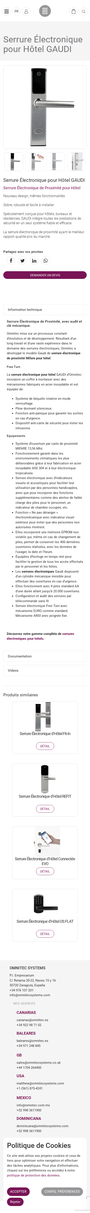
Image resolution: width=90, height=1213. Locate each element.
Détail (45, 746)
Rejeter (15, 1202)
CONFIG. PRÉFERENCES (62, 1192)
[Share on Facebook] (10, 260)
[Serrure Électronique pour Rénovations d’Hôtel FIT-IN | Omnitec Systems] (45, 716)
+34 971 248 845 (28, 1046)
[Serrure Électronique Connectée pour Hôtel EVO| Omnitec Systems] (45, 842)
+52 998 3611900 (29, 1110)
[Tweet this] (21, 260)
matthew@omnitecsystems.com (40, 1083)
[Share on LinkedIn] (33, 260)
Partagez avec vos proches (23, 252)
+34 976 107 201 (21, 990)
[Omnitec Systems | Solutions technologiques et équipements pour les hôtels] (45, 11)
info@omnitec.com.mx (33, 1105)
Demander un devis (45, 275)
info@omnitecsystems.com (30, 995)
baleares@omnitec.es (32, 1041)
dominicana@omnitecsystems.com (42, 1126)
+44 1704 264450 (29, 1068)
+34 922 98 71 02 (29, 1025)
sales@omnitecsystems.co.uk (39, 1063)
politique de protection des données (33, 1175)
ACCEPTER (18, 1192)
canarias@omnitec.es (32, 1020)
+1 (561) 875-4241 (30, 1088)
